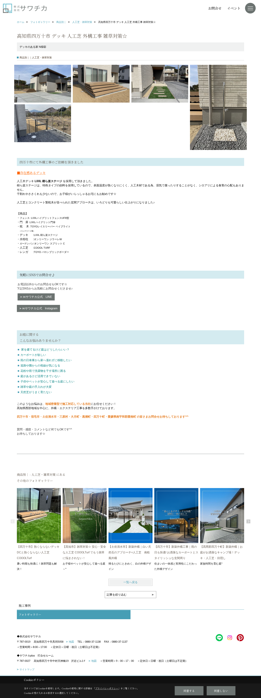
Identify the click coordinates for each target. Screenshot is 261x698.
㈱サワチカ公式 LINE (37, 296)
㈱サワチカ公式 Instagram (39, 308)
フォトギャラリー (30, 614)
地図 (71, 641)
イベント (234, 8)
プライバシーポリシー (106, 688)
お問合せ (215, 8)
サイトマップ (27, 669)
